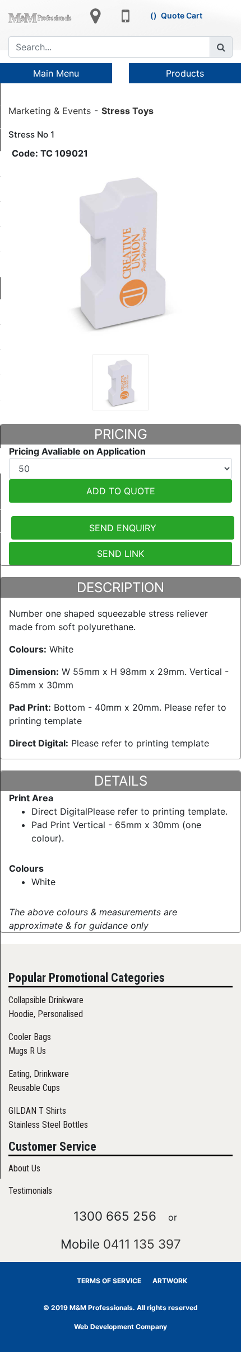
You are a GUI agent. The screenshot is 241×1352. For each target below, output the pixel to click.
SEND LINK (120, 553)
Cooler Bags (29, 1037)
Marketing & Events (49, 110)
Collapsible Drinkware (46, 1000)
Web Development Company (120, 1326)
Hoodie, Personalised (45, 1014)
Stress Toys (127, 110)
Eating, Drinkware (38, 1074)
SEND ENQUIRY (122, 527)
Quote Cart (181, 15)
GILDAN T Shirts (37, 1110)
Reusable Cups (34, 1087)
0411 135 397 (142, 1243)
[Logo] (40, 17)
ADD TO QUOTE (120, 491)
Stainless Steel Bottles (48, 1124)
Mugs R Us (27, 1051)
